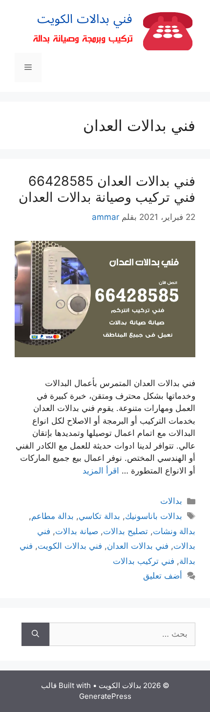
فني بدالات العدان (137, 546)
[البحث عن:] (122, 634)
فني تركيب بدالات (143, 561)
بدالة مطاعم (52, 516)
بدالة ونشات (174, 531)
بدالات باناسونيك (153, 516)
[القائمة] (28, 67)
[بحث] (35, 634)
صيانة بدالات (76, 531)
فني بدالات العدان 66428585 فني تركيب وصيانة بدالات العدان (107, 189)
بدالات (171, 501)
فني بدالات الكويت (70, 546)
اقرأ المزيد (101, 470)
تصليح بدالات (125, 531)
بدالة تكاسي (99, 516)
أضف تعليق (162, 576)
